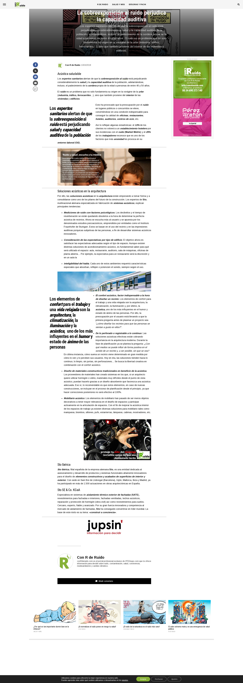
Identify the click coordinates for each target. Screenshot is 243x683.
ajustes (125, 680)
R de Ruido (102, 4)
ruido (125, 78)
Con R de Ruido (72, 65)
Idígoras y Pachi (137, 4)
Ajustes (174, 679)
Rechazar (159, 679)
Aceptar (143, 679)
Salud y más (118, 4)
